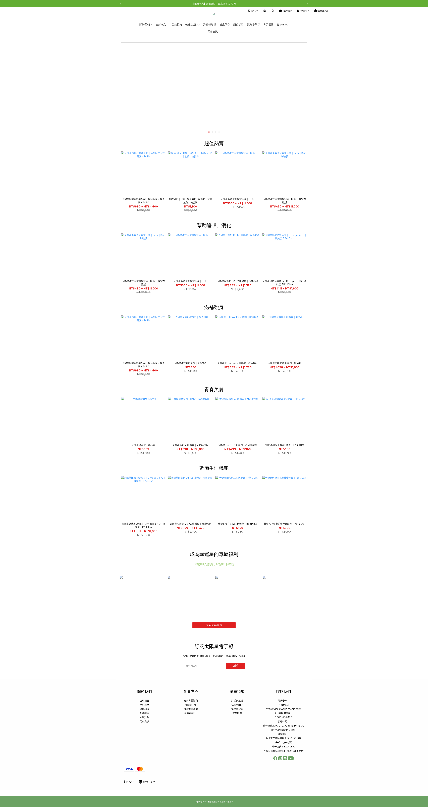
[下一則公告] (307, 3)
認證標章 (238, 24)
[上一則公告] (120, 3)
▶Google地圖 (283, 742)
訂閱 (235, 665)
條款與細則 (237, 704)
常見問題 (237, 713)
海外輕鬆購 (209, 24)
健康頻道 (144, 708)
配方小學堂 (253, 24)
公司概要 (144, 700)
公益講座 (144, 713)
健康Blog (283, 24)
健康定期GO (192, 24)
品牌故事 (144, 704)
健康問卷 (225, 24)
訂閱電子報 (191, 704)
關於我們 (144, 24)
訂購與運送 (237, 700)
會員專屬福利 (191, 700)
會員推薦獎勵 (191, 708)
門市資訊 (213, 31)
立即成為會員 (214, 625)
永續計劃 (144, 717)
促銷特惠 (177, 24)
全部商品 (161, 24)
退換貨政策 (237, 708)
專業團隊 (268, 24)
